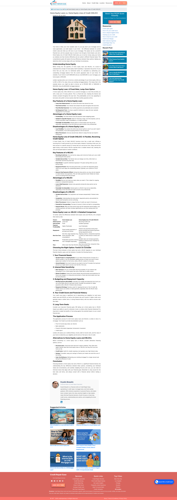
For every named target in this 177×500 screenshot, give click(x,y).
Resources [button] (109, 3)
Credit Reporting (78, 483)
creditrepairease (62, 498)
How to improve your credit (110, 36)
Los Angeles (118, 481)
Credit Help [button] (95, 3)
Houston (118, 485)
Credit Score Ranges (108, 38)
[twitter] (54, 481)
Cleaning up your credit (109, 34)
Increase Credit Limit (78, 487)
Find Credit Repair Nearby (98, 481)
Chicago (118, 483)
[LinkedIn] (61, 402)
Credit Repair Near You (109, 43)
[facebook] (51, 481)
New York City (118, 479)
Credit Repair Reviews (98, 479)
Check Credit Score (78, 485)
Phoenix (118, 487)
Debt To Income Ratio (98, 487)
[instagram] (57, 481)
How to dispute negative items (111, 32)
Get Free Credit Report (79, 489)
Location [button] (102, 3)
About (105, 498)
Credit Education (107, 45)
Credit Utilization (98, 489)
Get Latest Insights (98, 483)
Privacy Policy (123, 498)
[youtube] (62, 481)
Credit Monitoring (78, 481)
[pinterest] (59, 481)
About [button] (89, 3)
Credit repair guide (108, 28)
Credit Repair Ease (57, 9)
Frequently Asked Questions (98, 485)
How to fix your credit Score (110, 30)
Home (84, 3)
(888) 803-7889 (120, 3)
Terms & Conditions (113, 498)
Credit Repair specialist (79, 479)
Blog (65, 9)
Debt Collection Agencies (109, 41)
